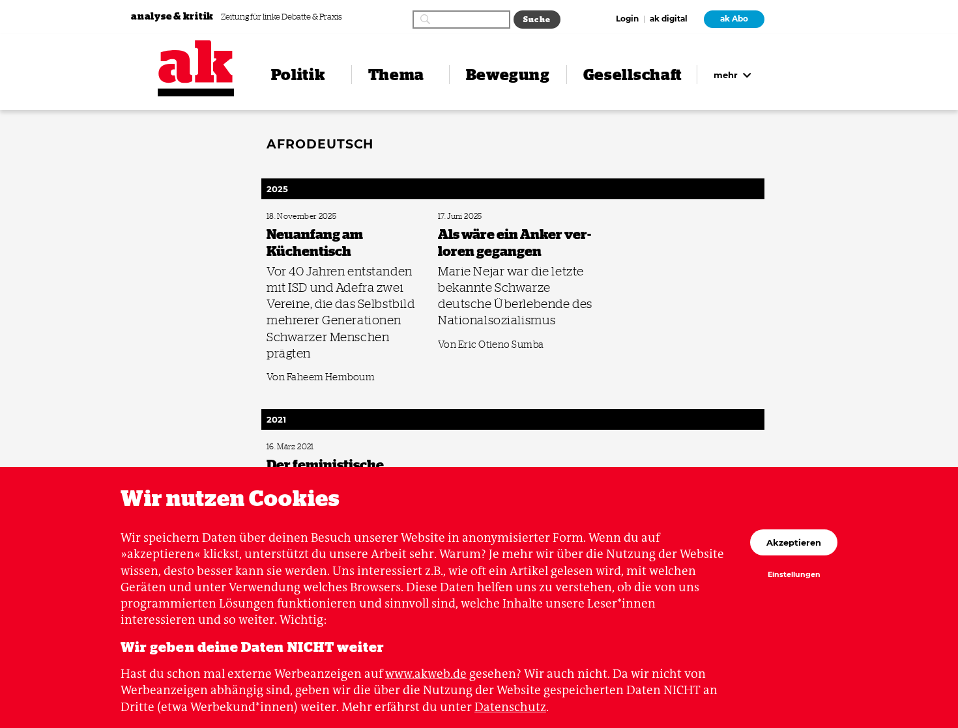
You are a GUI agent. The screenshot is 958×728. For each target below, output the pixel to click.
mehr (727, 75)
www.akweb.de (426, 673)
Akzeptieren (793, 542)
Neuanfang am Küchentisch (306, 216)
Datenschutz (510, 707)
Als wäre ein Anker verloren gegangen (492, 216)
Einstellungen (794, 575)
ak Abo (734, 18)
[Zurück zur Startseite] (196, 62)
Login (627, 19)
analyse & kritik (173, 15)
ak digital (669, 19)
